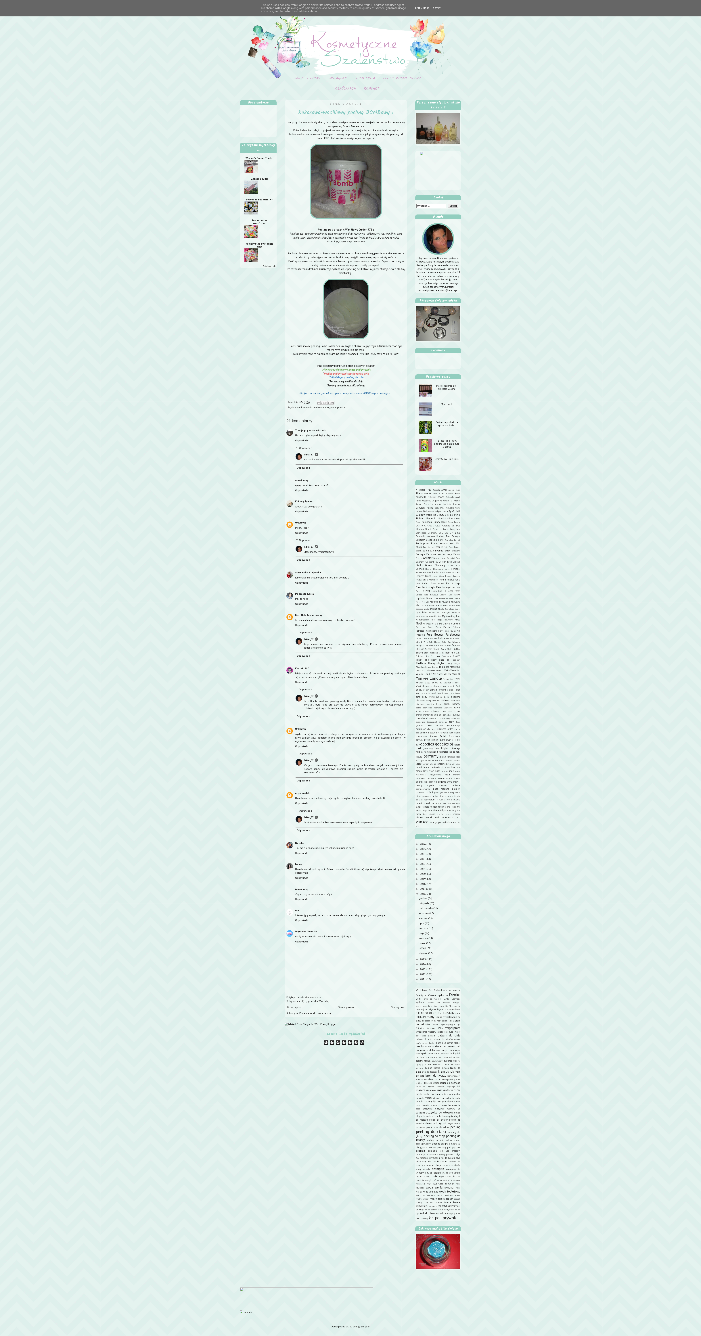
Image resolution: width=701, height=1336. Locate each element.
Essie (445, 547)
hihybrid (445, 748)
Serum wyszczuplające (443, 1024)
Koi (447, 583)
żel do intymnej (446, 1209)
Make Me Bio (422, 602)
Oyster (430, 627)
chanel (419, 715)
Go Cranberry (431, 562)
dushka (439, 725)
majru (457, 771)
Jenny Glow (438, 576)
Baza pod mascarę (451, 990)
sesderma (456, 803)
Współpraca (452, 1028)
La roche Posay (452, 590)
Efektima (444, 543)
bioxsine (430, 704)
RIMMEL (433, 638)
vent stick (447, 1180)
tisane (436, 810)
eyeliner (448, 1060)
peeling (455, 1127)
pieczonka (448, 792)
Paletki (419, 1016)
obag (424, 782)
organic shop (445, 781)
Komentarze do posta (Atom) (315, 1013)
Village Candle (424, 674)
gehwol (419, 740)
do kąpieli (455, 1053)
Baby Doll (439, 508)
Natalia (299, 843)
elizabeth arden (444, 728)
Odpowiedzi (305, 448)
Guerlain (420, 568)
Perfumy (428, 1017)
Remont (437, 1020)
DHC (441, 533)
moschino (420, 778)
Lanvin (457, 594)
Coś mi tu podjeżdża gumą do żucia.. (447, 424)
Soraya (419, 652)
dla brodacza (443, 1053)
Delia (457, 532)
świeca (447, 1202)
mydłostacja (431, 778)
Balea (419, 511)
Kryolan (450, 587)
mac (451, 770)
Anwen (441, 496)
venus (448, 814)
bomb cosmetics (321, 407)
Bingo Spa (432, 518)
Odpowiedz (301, 440)
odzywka (427, 1108)
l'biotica (456, 760)
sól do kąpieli (433, 1172)
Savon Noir (438, 645)
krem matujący (453, 1076)
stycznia (423, 953)
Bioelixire (443, 518)
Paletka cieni (453, 1013)
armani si (443, 689)
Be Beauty (438, 514)
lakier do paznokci (450, 1082)
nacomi (441, 778)
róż (429, 1161)
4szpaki (436, 490)
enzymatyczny (436, 1061)
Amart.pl (443, 493)
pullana (419, 799)
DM (451, 533)
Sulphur (419, 656)
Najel (433, 619)
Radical (442, 638)
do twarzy (421, 1057)
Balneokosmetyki (432, 511)
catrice (444, 711)
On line (438, 623)
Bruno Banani (454, 522)
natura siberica (453, 778)
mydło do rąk (436, 1101)
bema (446, 697)
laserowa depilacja (446, 1086)
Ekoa (452, 543)
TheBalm (421, 663)
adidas (457, 682)
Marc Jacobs (422, 605)
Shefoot (420, 648)
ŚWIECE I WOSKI (306, 78)
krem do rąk (446, 1071)
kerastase (451, 757)
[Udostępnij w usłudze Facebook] (329, 403)
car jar (431, 1046)
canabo (426, 711)
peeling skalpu (440, 1143)
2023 (423, 859)
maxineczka (421, 774)
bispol (439, 704)
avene (452, 690)
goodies (427, 744)
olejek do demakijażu (443, 1116)
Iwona (298, 864)
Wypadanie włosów (426, 1031)
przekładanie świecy (435, 1154)
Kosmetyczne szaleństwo (259, 221)
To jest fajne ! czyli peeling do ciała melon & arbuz (446, 443)
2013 (423, 969)
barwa (457, 693)
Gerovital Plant (453, 558)
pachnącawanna (423, 789)
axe (428, 693)
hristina (427, 752)
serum (443, 1161)
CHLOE (430, 525)
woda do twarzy (446, 1183)
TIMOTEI (456, 656)
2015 (423, 959)
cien (436, 714)
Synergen (446, 656)
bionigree (420, 704)
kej (444, 756)
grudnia (423, 898)
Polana (453, 631)
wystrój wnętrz (423, 1199)
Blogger (365, 1326)
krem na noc (435, 1079)
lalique (433, 764)
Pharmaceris (431, 630)
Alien (458, 490)
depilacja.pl (432, 722)
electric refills (423, 1060)
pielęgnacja (454, 1143)
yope (432, 822)
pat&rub (429, 792)
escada (433, 732)
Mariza (439, 605)
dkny (451, 721)
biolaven (420, 700)
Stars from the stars (450, 652)
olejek (457, 1112)
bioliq (428, 700)
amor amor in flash (452, 686)
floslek (443, 736)
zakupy (441, 1198)
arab (424, 1035)
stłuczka (426, 1169)
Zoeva (435, 682)
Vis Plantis (438, 673)
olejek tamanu (454, 1123)
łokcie (439, 1202)
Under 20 (420, 670)
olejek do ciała (423, 1116)
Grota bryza (454, 565)
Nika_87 (309, 454)
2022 (423, 864)
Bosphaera (427, 521)
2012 (423, 974)
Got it (437, 8)
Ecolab (434, 543)
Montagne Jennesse (450, 612)
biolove (445, 700)
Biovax (452, 518)
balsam (432, 1035)
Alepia (451, 490)
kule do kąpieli (431, 1082)
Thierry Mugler (436, 663)
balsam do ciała (449, 1035)
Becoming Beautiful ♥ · (259, 199)
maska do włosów (449, 1090)
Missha (433, 608)
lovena (445, 771)
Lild (446, 1006)
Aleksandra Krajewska (308, 572)
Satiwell (429, 645)
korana (428, 760)
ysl (436, 822)
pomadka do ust (438, 1150)
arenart (426, 690)
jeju (441, 757)
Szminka (431, 1028)
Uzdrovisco (430, 670)
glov (418, 744)
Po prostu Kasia (304, 593)
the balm (451, 807)
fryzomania (454, 736)
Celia (437, 525)
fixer (455, 1060)
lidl (453, 763)
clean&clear (447, 715)
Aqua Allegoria (423, 500)
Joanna (442, 579)
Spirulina (420, 1028)
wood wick (432, 817)
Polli (458, 631)
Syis (427, 656)
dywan (431, 1057)
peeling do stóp (434, 1136)
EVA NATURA (446, 540)
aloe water (454, 1031)
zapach (449, 1198)
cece (450, 711)
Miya (424, 612)
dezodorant (430, 1053)
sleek (418, 806)
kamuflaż (437, 1064)
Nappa (439, 619)
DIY (446, 533)
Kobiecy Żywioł (303, 501)
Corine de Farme (441, 529)
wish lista (432, 1183)
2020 (423, 873)
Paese (438, 627)
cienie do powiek (445, 1046)
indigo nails (454, 751)
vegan (440, 1180)
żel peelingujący (448, 1213)
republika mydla (444, 799)
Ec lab (457, 540)
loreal (419, 767)
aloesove (437, 686)
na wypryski (435, 1105)
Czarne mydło (436, 995)
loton (447, 767)
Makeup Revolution (440, 601)
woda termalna (430, 1191)
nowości (446, 1105)
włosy (433, 1198)
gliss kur (456, 740)
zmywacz (430, 1202)
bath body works (425, 696)
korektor (420, 1068)
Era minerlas (428, 547)
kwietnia (423, 938)
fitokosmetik (421, 736)
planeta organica (423, 796)
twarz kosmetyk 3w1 (426, 1180)
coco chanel (422, 718)
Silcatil (436, 649)
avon (457, 689)
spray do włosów (453, 1165)
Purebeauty (452, 634)
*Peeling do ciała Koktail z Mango (346, 385)
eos (417, 732)
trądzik (442, 1176)
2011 (423, 979)
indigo (445, 751)
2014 (423, 964)
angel (419, 689)
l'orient (426, 764)
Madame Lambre (453, 598)
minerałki (437, 1098)
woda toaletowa (450, 1191)
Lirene (429, 598)
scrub (436, 1161)
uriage (432, 813)
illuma (428, 1064)
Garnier (427, 558)
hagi (431, 748)
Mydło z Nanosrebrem (449, 1009)
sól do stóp (447, 1172)
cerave (457, 711)
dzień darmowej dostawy (448, 1057)
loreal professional (433, 767)
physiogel (438, 792)
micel (428, 1098)
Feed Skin (441, 554)
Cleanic (428, 529)
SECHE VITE (422, 641)
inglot (419, 756)
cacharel (448, 707)
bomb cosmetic (304, 407)
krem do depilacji (429, 1072)
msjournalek (302, 793)
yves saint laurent (447, 822)
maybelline (435, 774)
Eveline (439, 550)
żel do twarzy (429, 1213)
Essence (439, 546)
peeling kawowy (452, 1140)
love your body (431, 770)
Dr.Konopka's (432, 539)
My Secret (447, 616)
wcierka (456, 1180)
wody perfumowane (425, 1195)
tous (425, 814)
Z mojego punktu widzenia (311, 430)
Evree (448, 550)
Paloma (456, 627)
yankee (422, 821)
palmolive (420, 792)
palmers (456, 788)
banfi (440, 693)
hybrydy (419, 1064)
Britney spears (440, 521)
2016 (423, 894)
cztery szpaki (450, 718)
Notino (420, 623)
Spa (458, 1024)
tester (426, 1176)
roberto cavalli (423, 803)
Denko (454, 994)
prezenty (456, 1150)
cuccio (441, 718)
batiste (439, 697)
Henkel (447, 569)
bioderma (455, 696)
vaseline (440, 814)
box (418, 1046)
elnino (457, 729)
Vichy (447, 670)
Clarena (420, 529)
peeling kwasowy (423, 1144)
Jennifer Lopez (423, 575)
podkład (420, 1150)
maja (422, 933)
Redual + (450, 638)
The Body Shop (434, 659)
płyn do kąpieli (447, 1157)
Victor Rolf (455, 670)
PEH (435, 1013)
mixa (447, 774)
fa (439, 732)
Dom (418, 998)
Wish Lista (365, 78)
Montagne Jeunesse (425, 616)
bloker (457, 1042)
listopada (424, 903)
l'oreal (419, 763)
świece (456, 1202)
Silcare (428, 648)
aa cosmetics (446, 682)
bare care (449, 693)
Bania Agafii (448, 511)
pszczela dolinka (452, 796)
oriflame (456, 785)
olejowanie (421, 1127)
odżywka (439, 1108)
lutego (423, 948)
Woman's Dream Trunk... (259, 158)
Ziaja (427, 682)
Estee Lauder (455, 547)
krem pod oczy (448, 1079)
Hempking (438, 569)
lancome (441, 763)
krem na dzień (422, 1079)
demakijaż (455, 1050)
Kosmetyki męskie (436, 1006)
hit (459, 1061)
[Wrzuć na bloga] (322, 403)
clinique (456, 715)
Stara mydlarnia (431, 652)
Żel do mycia (431, 1206)
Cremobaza (421, 533)
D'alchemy (432, 533)
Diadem (440, 536)
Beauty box (422, 995)
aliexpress (427, 686)
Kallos (425, 583)
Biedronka (455, 514)
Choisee (446, 525)
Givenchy (420, 562)
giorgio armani (431, 739)
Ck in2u (456, 525)
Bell (447, 514)
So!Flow (456, 649)
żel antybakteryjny (447, 1205)
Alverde (427, 493)
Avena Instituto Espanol (447, 504)
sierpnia (423, 918)
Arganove (437, 500)
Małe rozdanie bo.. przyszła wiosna (446, 387)
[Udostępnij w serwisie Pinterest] (332, 403)
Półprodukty (427, 1020)
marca (422, 943)
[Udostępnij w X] (325, 403)
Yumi (452, 679)
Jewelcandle (421, 579)
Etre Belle (428, 550)
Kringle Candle (435, 587)
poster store (438, 796)
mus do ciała (422, 1101)
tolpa (443, 810)
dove (429, 725)
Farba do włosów (432, 999)
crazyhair (433, 718)
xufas (457, 817)
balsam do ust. (424, 1039)
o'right (419, 781)
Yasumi (446, 679)
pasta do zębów (441, 1127)
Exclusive (456, 550)
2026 (423, 844)
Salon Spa (446, 642)
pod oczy (441, 1147)
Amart (435, 493)
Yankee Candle (429, 678)
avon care (420, 693)
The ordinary (453, 660)
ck (440, 714)
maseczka (422, 1090)
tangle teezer (430, 806)
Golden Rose (445, 561)
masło (419, 1093)
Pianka (438, 1017)
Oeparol (430, 623)
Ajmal (444, 489)
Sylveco (435, 656)
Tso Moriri (451, 666)
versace (456, 813)
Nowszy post (294, 1007)
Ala (297, 910)
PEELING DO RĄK (424, 1013)
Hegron (428, 569)
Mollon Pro (434, 612)
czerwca (424, 928)
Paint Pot (442, 1013)
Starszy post (398, 1007)
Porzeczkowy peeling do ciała (346, 381)
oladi (430, 782)
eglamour (421, 728)
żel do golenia (431, 1209)
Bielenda (421, 518)
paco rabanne (441, 788)
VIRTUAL (440, 670)
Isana (457, 572)
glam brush (445, 739)
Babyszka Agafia (452, 508)
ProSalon (420, 634)
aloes (418, 1035)
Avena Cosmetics (424, 504)
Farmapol (421, 554)
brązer (424, 1046)
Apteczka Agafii (453, 497)
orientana (443, 785)
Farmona (431, 554)
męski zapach (422, 1105)
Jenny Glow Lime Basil (447, 459)
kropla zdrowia (446, 760)
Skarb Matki (446, 649)
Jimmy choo (432, 579)
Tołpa (442, 666)
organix (430, 785)
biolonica (436, 700)
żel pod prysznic (443, 1217)
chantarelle (428, 715)
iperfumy (430, 756)
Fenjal (450, 554)
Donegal (456, 536)
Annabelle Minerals (426, 496)
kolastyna (420, 760)
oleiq (434, 781)
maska (433, 1090)
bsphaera (438, 707)
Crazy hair (455, 529)
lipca (422, 923)
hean (437, 748)
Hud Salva (427, 572)
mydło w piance (452, 1101)
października (426, 908)
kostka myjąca (441, 1067)
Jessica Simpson (452, 576)
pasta (429, 1127)
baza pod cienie (444, 1042)
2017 (423, 888)
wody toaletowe (445, 1195)
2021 (423, 869)
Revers (457, 638)
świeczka (420, 1205)
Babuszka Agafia (424, 507)
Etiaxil (418, 550)
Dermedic (421, 536)
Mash (445, 605)
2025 (423, 849)
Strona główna (346, 1007)
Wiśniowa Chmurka (306, 931)
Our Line (421, 627)
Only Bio (447, 623)
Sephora (456, 645)
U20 (458, 666)
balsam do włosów (443, 1039)
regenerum (429, 799)
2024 (423, 854)
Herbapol (455, 568)
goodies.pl (444, 744)
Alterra (419, 493)
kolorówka (455, 1064)
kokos (446, 1064)
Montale (438, 616)
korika (435, 760)
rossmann (437, 803)
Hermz (419, 572)
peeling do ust (435, 1139)
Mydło (432, 1009)
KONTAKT (371, 89)
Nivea (457, 619)
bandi (433, 693)
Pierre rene (443, 631)
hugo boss (436, 751)
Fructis (419, 558)
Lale (450, 594)
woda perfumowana (439, 1187)
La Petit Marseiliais (432, 590)
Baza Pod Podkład (432, 990)
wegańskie (420, 1183)
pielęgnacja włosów (426, 1147)
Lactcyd (443, 594)
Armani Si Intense (451, 500)
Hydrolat (420, 1002)
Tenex (419, 659)
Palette (447, 627)
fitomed (433, 736)
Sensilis (447, 645)
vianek (419, 817)
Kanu (433, 583)
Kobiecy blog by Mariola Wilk (259, 245)
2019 (423, 879)
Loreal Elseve (439, 598)
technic (442, 806)
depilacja (420, 1053)
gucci (425, 748)
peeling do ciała (338, 407)
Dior (448, 536)
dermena (443, 722)
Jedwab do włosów (439, 1002)
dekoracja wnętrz (439, 1050)
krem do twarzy (435, 1076)
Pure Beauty (435, 634)
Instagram (338, 78)
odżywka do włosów (439, 1112)
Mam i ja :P (447, 404)
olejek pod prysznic (436, 1123)
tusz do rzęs (453, 1176)
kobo (458, 757)
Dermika (431, 536)
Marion (432, 605)
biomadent (455, 700)
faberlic (444, 732)
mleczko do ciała (451, 1098)
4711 (428, 489)
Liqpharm (420, 598)
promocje (420, 1154)
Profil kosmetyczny (402, 78)
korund (428, 1067)
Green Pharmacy (435, 565)
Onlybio (456, 623)
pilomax (456, 792)
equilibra (424, 732)
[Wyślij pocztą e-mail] (319, 403)
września (424, 913)
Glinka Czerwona (451, 999)
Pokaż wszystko (269, 266)
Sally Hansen (435, 642)
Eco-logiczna (422, 543)
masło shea (446, 1094)
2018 (423, 883)
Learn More (422, 8)
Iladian (435, 572)
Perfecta (420, 630)
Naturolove (448, 619)
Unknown (300, 522)
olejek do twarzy (438, 1119)
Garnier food (439, 558)
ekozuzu (431, 729)
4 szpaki (420, 489)
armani (433, 689)
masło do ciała (431, 1094)
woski (457, 1195)
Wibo (454, 673)
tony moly (451, 810)
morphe (456, 774)
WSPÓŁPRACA (345, 89)
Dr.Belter (420, 539)
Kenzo (441, 583)
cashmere (435, 711)
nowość (456, 1105)
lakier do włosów (425, 1086)
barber (432, 1043)
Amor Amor (454, 493)
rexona (456, 799)
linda (458, 764)
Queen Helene (422, 638)
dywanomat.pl (453, 725)
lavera (448, 764)
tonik (433, 1176)
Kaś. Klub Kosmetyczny (308, 615)
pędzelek (450, 1154)
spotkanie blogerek (434, 1165)
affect (418, 686)
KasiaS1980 (302, 668)
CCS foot (421, 525)
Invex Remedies (447, 572)
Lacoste (434, 594)
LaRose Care (422, 594)
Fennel (456, 554)
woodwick (447, 817)
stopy (418, 1169)
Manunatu (455, 602)
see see (447, 803)
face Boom (454, 732)
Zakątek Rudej (259, 178)
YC (459, 673)
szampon (438, 1169)
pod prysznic (453, 1147)
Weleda (447, 673)
